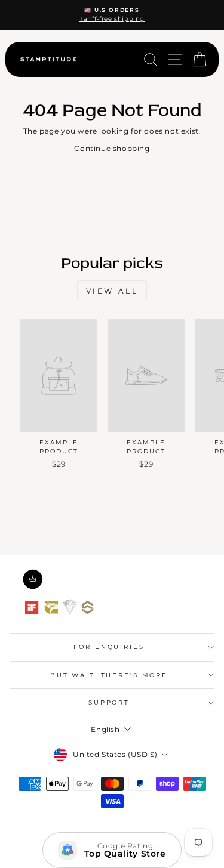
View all (112, 290)
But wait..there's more (109, 675)
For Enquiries (108, 647)
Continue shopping (111, 148)
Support (109, 702)
